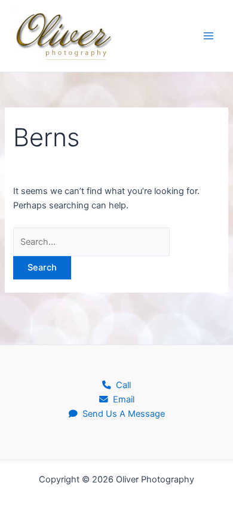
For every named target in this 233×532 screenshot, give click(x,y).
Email (121, 399)
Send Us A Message (121, 413)
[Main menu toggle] (208, 35)
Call (121, 385)
